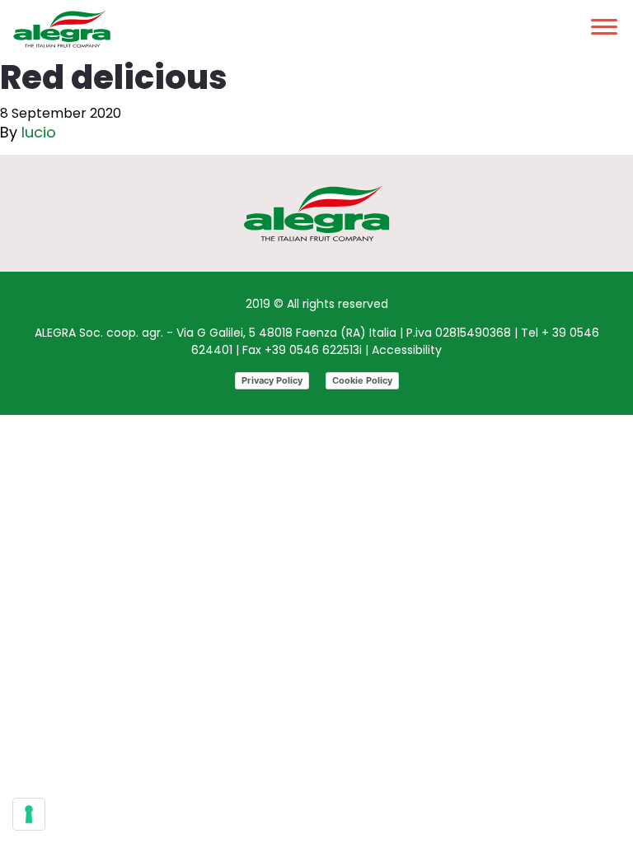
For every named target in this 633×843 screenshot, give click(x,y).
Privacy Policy (271, 380)
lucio (38, 132)
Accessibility (407, 350)
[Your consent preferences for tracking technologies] (29, 814)
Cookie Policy (362, 380)
